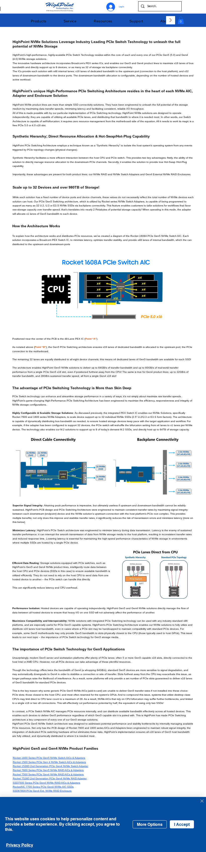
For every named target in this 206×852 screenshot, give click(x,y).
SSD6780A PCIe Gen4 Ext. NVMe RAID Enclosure (42, 790)
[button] (38, 21)
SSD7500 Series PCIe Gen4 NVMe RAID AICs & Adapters (46, 782)
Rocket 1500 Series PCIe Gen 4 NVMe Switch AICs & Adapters (49, 762)
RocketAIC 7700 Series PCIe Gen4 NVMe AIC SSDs (43, 786)
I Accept (182, 824)
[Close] (202, 801)
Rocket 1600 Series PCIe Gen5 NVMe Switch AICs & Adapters (49, 757)
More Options (150, 824)
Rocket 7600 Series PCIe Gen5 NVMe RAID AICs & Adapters (48, 770)
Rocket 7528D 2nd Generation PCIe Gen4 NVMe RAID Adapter (50, 778)
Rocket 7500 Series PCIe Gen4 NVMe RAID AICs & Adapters (48, 774)
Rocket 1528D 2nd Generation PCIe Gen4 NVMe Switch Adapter (50, 766)
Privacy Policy (19, 845)
